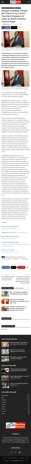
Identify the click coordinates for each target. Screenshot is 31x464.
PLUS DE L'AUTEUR (19, 288)
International (18, 8)
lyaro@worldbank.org (21, 232)
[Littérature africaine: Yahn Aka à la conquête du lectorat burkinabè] (5, 371)
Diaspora (5, 458)
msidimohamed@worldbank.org (10, 238)
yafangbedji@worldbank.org (9, 228)
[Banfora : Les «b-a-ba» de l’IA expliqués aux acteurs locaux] (5, 351)
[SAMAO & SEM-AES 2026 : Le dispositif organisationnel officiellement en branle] (5, 308)
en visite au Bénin (15, 258)
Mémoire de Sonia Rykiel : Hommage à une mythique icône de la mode (19, 301)
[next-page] (5, 314)
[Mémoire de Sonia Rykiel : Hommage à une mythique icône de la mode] (5, 301)
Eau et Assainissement (13, 458)
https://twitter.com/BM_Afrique (10, 252)
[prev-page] (2, 314)
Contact (26, 458)
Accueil (3, 5)
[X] (15, 452)
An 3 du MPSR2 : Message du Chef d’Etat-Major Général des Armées (8, 278)
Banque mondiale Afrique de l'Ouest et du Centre (15, 257)
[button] (2, 2)
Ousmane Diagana (24, 258)
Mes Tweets (4, 329)
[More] (19, 27)
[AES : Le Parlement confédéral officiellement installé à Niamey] (5, 294)
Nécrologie (21, 458)
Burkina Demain (6, 24)
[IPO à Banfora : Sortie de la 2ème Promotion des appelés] (5, 359)
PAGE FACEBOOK (6, 318)
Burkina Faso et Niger (6, 258)
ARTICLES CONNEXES (7, 288)
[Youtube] (19, 452)
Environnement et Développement (13, 5)
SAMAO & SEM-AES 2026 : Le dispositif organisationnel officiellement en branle (18, 308)
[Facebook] (11, 452)
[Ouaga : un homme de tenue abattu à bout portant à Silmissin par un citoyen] (5, 385)
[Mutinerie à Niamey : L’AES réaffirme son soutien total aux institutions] (5, 344)
